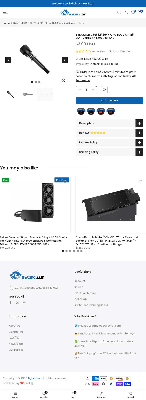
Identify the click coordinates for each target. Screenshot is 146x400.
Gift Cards (80, 299)
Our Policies (16, 350)
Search (78, 287)
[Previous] (8, 60)
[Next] (65, 60)
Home (6, 23)
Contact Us (16, 332)
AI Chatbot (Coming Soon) (91, 305)
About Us (14, 325)
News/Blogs (16, 344)
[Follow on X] (17, 302)
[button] (84, 51)
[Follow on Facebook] (10, 302)
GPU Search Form (85, 293)
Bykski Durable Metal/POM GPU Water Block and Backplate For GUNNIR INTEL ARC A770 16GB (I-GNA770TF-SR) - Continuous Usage (107, 240)
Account (79, 281)
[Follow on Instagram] (24, 302)
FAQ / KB (14, 338)
